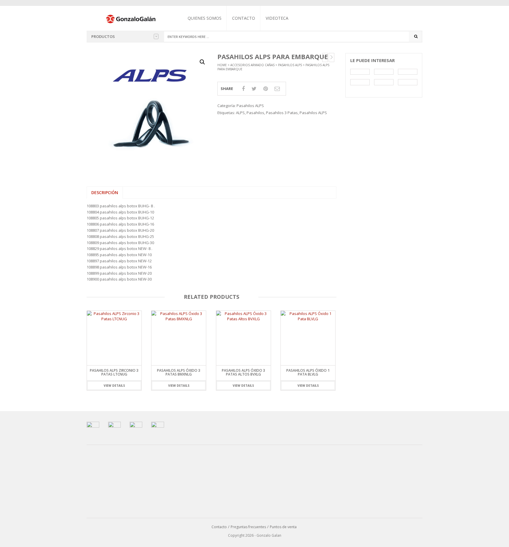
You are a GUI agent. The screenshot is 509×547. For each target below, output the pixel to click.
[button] (202, 62)
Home (222, 65)
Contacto (243, 18)
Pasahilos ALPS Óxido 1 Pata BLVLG (308, 372)
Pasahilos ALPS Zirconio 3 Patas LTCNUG (114, 372)
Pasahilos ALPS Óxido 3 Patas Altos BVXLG (243, 372)
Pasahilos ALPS (290, 65)
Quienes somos (205, 18)
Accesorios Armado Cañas (252, 65)
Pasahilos (255, 112)
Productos (103, 36)
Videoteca (277, 18)
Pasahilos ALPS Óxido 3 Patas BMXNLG (178, 372)
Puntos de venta (283, 526)
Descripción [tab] (104, 192)
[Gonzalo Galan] (131, 18)
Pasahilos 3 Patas (282, 112)
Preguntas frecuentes (248, 526)
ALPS (240, 112)
